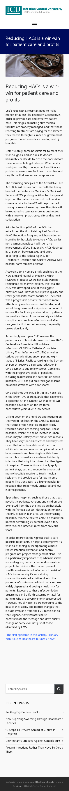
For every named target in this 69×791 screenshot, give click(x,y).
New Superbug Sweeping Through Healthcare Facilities (33, 721)
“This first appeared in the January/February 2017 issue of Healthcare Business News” (32, 637)
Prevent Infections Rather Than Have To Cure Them (33, 750)
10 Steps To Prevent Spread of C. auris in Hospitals (30, 732)
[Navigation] (34, 25)
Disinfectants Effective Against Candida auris (33, 741)
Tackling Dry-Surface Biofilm (23, 712)
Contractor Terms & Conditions (20, 782)
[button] (58, 689)
